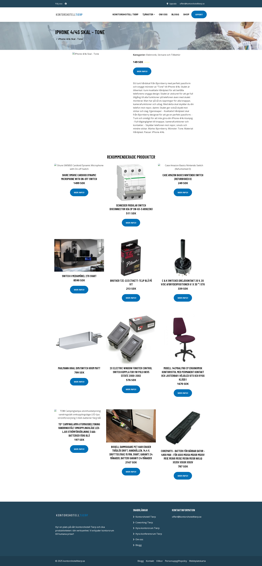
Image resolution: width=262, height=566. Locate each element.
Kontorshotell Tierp (125, 14)
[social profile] (66, 3)
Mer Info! (142, 71)
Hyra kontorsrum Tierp (148, 528)
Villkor (159, 560)
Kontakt (150, 560)
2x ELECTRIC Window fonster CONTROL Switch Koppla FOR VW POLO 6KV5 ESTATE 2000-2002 (131, 371)
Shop (186, 14)
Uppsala (172, 3)
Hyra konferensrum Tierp (149, 533)
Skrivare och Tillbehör (169, 54)
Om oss (163, 14)
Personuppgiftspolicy (176, 560)
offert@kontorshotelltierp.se (192, 3)
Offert (199, 14)
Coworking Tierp (144, 522)
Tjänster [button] (147, 14)
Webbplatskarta (197, 560)
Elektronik (151, 54)
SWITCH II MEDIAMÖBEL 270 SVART (79, 276)
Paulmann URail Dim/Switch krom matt (79, 368)
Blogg (175, 14)
